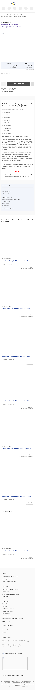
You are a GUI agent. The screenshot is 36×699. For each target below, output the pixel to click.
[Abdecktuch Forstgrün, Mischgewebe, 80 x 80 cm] (17, 336)
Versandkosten (31, 69)
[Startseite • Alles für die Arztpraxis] (17, 5)
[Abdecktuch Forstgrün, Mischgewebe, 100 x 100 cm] (17, 428)
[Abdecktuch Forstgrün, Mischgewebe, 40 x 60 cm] (17, 288)
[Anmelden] (14, 8)
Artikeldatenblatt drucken (8, 91)
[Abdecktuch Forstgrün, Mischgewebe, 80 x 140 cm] (17, 476)
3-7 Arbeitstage (12, 88)
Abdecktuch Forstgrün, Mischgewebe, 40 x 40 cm (16, 261)
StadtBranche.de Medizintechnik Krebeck (13, 675)
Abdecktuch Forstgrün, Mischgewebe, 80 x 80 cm (16, 356)
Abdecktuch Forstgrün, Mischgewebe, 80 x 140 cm (16, 496)
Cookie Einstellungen (8, 625)
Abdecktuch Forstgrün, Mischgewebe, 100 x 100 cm (16, 448)
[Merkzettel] (20, 8)
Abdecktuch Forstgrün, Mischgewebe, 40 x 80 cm (16, 550)
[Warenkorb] (26, 8)
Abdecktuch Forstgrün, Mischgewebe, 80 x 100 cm (16, 400)
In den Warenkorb (18, 84)
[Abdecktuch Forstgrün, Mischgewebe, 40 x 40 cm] (17, 240)
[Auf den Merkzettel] (32, 84)
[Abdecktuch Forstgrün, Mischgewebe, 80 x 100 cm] (17, 384)
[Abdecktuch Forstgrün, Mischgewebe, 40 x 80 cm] (17, 530)
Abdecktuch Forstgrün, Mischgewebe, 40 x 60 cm (16, 308)
